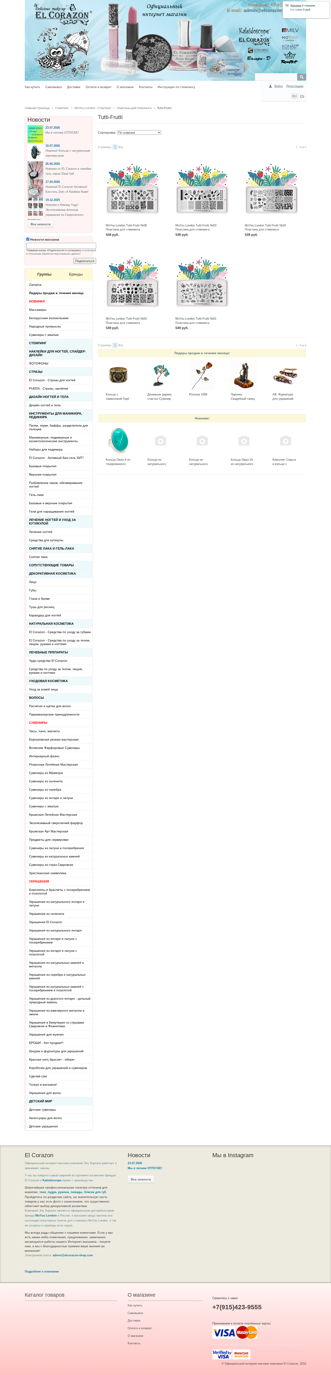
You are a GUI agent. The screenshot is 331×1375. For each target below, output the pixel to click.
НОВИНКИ (37, 301)
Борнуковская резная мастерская (54, 739)
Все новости (41, 224)
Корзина (295, 5)
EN (302, 96)
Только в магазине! (43, 1084)
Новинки (202, 418)
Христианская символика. (48, 873)
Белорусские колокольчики (48, 318)
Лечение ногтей (40, 532)
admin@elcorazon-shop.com (274, 10)
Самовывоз (53, 87)
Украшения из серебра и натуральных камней (57, 976)
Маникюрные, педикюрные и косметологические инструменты (53, 439)
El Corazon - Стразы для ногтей (52, 380)
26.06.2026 (52, 163)
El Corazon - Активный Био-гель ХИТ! (56, 458)
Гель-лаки (36, 495)
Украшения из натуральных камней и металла (56, 964)
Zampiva (35, 284)
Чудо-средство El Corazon (48, 660)
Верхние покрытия (43, 474)
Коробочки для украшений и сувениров (58, 1068)
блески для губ (95, 1192)
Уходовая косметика (48, 681)
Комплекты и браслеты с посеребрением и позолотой (59, 891)
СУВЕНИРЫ (38, 723)
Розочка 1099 (198, 394)
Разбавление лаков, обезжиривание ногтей (55, 484)
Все (120, 147)
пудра (52, 1192)
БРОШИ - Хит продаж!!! (46, 1043)
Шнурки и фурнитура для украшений (56, 1051)
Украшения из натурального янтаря (55, 930)
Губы (32, 590)
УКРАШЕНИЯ (39, 881)
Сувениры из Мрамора (46, 773)
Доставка (73, 87)
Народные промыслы (45, 326)
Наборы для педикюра (46, 449)
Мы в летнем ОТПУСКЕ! (62, 132)
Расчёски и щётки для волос (50, 706)
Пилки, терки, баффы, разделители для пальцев (58, 427)
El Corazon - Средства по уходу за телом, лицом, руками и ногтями (59, 642)
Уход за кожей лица (43, 689)
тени (42, 1192)
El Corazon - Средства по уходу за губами (60, 632)
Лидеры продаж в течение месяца (201, 353)
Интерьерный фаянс (44, 756)
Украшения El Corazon (45, 922)
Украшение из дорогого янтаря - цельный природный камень (60, 1000)
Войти (278, 86)
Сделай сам (38, 1076)
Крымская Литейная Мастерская (53, 814)
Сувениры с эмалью (44, 335)
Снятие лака (38, 557)
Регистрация (294, 86)
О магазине (125, 87)
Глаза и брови (39, 598)
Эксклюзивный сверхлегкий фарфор (56, 823)
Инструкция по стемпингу (176, 87)
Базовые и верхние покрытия (50, 503)
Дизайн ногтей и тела (49, 397)
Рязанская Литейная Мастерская (53, 764)
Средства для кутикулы (46, 540)
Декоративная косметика (52, 573)
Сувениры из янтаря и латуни (51, 798)
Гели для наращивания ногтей (51, 511)
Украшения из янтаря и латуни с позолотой (53, 952)
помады (76, 1192)
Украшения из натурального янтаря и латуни (56, 903)
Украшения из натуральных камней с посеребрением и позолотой (56, 988)
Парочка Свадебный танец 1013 (243, 398)
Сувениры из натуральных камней (54, 856)
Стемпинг (38, 343)
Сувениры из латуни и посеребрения (56, 848)
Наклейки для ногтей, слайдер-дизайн (57, 353)
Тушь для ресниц (41, 607)
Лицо (32, 582)
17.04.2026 (52, 181)
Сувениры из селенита (46, 781)
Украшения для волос (45, 1093)
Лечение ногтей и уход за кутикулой (52, 521)
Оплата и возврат (98, 87)
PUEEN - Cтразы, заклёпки (48, 388)
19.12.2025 (52, 200)
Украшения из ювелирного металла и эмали (56, 1012)
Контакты (145, 87)
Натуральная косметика (51, 623)
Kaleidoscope (52, 1180)
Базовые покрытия (43, 466)
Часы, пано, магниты (44, 731)
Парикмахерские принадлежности (54, 714)
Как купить (32, 87)
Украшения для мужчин (46, 1034)
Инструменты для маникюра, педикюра (55, 415)
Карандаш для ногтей (45, 615)
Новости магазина (44, 239)
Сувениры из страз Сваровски (51, 864)
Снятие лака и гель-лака (51, 548)
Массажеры (37, 309)
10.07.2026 (52, 145)
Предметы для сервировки (48, 839)
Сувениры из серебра (45, 789)
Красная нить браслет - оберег (52, 1059)
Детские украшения (43, 1126)
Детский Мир (40, 1101)
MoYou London (46, 1215)
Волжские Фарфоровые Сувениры (54, 748)
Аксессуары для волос (45, 1118)
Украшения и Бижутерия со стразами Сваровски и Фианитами (56, 1024)
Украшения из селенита (46, 913)
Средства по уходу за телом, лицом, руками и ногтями (56, 670)
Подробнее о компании (42, 1271)
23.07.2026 (52, 127)
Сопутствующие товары (51, 565)
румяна (63, 1192)
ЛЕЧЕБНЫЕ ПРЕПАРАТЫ (48, 652)
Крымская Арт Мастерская (48, 831)
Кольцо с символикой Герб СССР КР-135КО (117, 398)
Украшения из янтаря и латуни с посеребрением (53, 940)
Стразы (36, 372)
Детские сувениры (42, 1109)
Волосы (36, 697)
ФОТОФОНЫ (38, 363)
